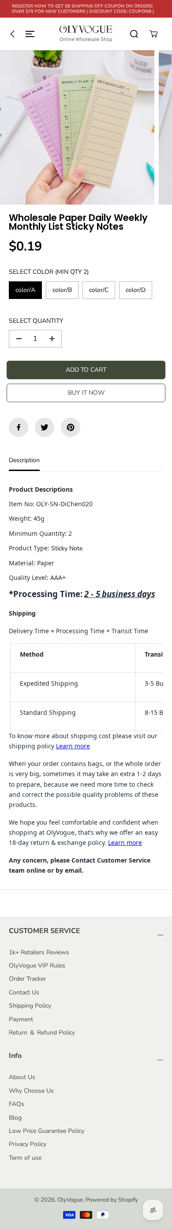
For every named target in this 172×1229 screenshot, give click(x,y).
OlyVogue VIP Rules (37, 965)
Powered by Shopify (112, 1200)
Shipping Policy (30, 1005)
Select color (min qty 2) (49, 272)
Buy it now (86, 392)
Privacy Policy (27, 1144)
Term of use (25, 1158)
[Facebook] (18, 427)
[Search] (134, 34)
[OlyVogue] (86, 34)
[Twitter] (44, 427)
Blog (15, 1117)
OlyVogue (70, 1200)
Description (24, 460)
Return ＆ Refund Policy (42, 1032)
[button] (20, 34)
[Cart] (153, 34)
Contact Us (24, 992)
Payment (21, 1019)
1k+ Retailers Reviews (39, 952)
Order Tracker (27, 979)
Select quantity (36, 321)
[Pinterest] (70, 427)
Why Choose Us (31, 1091)
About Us (22, 1077)
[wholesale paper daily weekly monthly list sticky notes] (77, 127)
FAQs (16, 1104)
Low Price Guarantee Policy (46, 1131)
